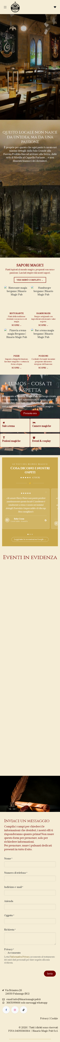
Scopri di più (16, 628)
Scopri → (17, 325)
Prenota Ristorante (19, 81)
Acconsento (14, 952)
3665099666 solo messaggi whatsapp (26, 1002)
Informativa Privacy (20, 956)
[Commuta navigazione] (5, 7)
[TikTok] (23, 1010)
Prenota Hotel (43, 81)
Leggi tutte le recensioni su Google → (30, 539)
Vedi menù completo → (30, 280)
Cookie (54, 1018)
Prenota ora (30, 413)
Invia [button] (50, 973)
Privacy (44, 1018)
